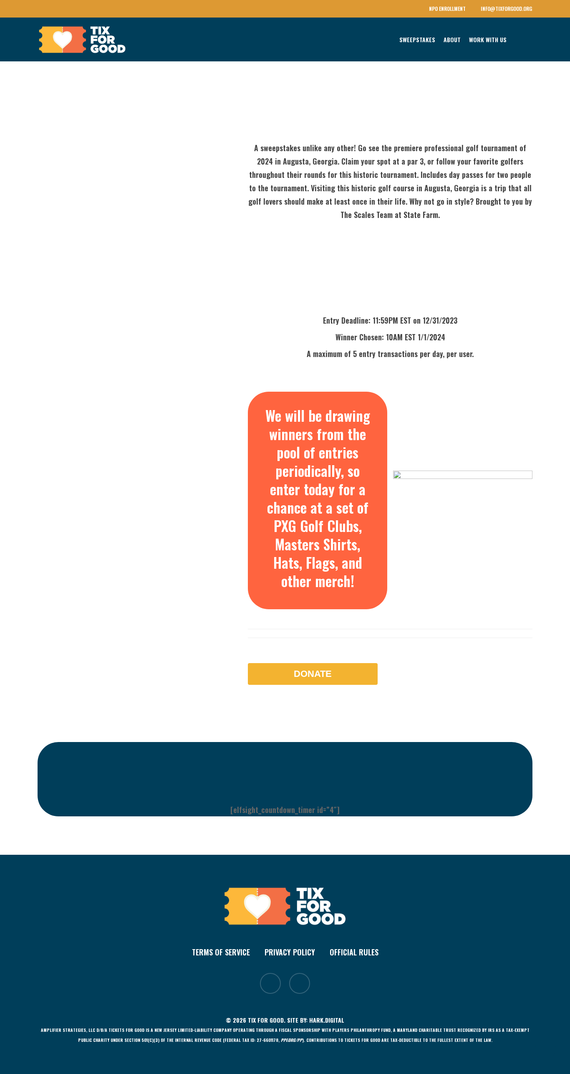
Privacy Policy (290, 952)
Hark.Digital (326, 1020)
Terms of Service (221, 952)
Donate (313, 674)
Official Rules (354, 952)
